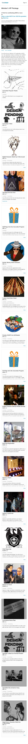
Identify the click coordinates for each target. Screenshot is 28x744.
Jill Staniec (9, 21)
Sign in (25, 2)
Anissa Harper (4, 21)
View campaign (8, 50)
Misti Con (5, 18)
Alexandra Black (9, 20)
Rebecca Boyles (21, 20)
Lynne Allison (15, 20)
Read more (4, 201)
